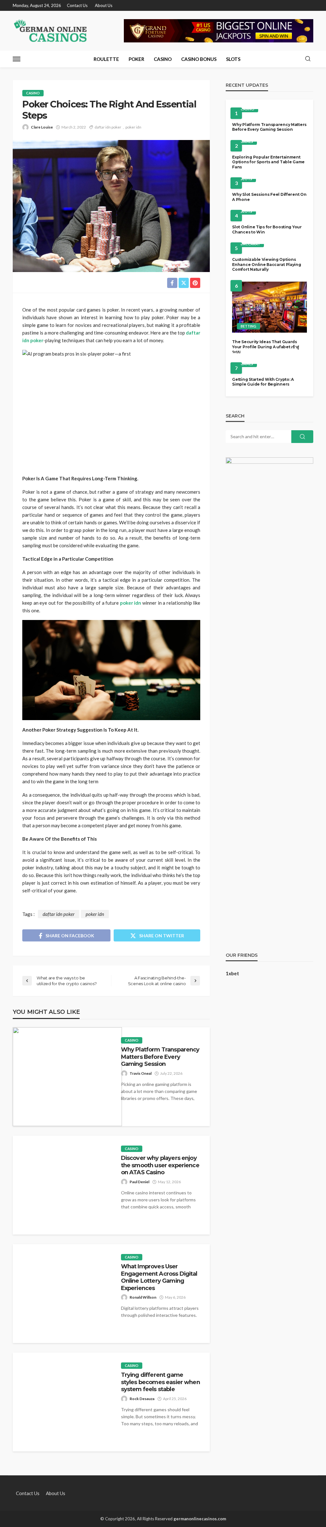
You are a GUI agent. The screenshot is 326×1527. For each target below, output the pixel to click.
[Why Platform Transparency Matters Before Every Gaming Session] (67, 1076)
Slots (233, 59)
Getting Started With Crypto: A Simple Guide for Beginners (263, 382)
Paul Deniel (139, 1181)
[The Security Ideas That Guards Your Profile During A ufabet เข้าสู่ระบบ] (269, 307)
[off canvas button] (16, 59)
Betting (248, 326)
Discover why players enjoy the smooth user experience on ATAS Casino (160, 1165)
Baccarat (250, 244)
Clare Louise (42, 127)
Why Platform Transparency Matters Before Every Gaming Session (160, 1056)
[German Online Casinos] (51, 30)
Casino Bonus (198, 59)
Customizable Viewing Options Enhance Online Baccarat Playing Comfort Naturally (266, 264)
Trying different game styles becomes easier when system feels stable (160, 1381)
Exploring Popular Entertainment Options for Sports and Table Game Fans (268, 162)
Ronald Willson (143, 1297)
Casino (163, 59)
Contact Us (77, 5)
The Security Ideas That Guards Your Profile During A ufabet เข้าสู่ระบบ (265, 346)
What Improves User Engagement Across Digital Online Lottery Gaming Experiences (159, 1277)
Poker (136, 59)
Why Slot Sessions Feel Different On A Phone (269, 197)
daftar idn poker (108, 127)
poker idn (133, 127)
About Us (103, 5)
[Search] (307, 59)
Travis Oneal (141, 1073)
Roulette (106, 59)
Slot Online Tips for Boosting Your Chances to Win (266, 229)
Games (247, 141)
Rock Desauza (142, 1398)
